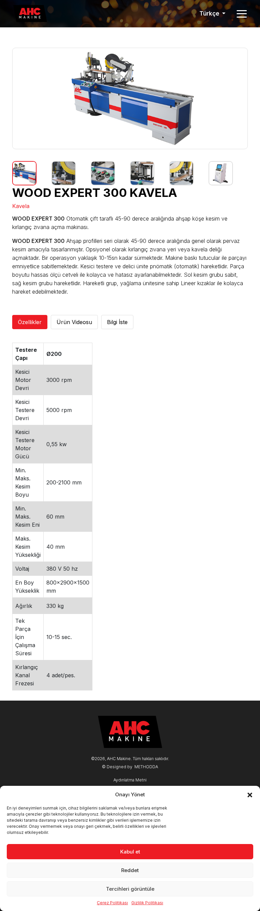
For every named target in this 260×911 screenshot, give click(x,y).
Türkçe (210, 13)
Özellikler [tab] (30, 322)
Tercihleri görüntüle (130, 889)
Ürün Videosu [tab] (74, 322)
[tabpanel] (130, 516)
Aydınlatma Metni (130, 779)
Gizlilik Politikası (147, 902)
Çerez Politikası (112, 902)
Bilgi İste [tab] (117, 322)
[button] (249, 794)
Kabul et (130, 851)
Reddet (130, 870)
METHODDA (146, 766)
